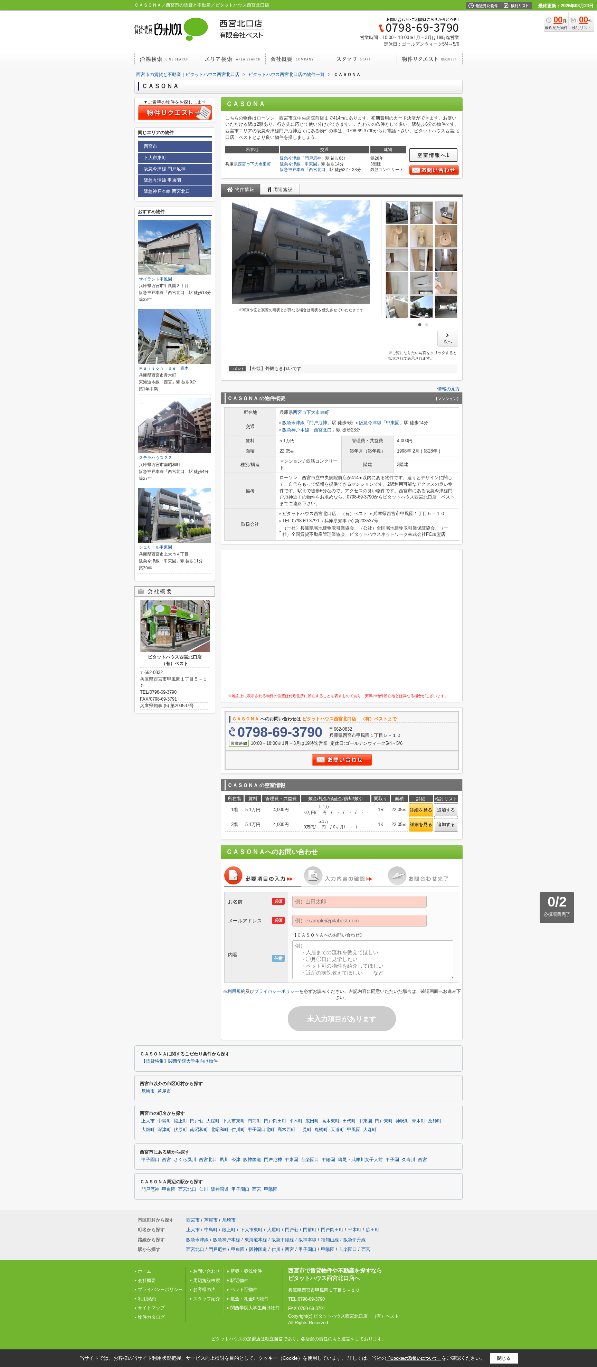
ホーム (144, 1271)
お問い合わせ (206, 1271)
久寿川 (408, 1159)
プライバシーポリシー (276, 991)
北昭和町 (220, 1129)
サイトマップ (151, 1307)
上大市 (148, 1121)
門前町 (254, 1121)
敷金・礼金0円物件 (249, 1298)
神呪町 (402, 1121)
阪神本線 (307, 1239)
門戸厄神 (313, 158)
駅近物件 (239, 1280)
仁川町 (238, 1129)
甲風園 (353, 1129)
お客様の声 (204, 1289)
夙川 (224, 1159)
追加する (446, 810)
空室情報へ (432, 155)
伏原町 (180, 1129)
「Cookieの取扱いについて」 (414, 1358)
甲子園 (392, 1159)
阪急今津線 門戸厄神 (165, 168)
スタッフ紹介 (206, 1298)
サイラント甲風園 (155, 279)
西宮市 (244, 164)
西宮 (166, 1159)
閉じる (504, 1358)
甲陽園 (328, 1159)
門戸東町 (384, 1121)
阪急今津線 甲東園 (162, 180)
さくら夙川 (185, 1159)
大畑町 (148, 1129)
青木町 (418, 1121)
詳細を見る (421, 810)
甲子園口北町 (261, 1129)
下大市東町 (260, 164)
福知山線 (330, 1239)
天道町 (337, 1129)
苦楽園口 (310, 1159)
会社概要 (147, 1280)
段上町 (180, 1121)
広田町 (312, 1121)
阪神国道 (252, 1159)
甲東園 (311, 164)
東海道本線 (256, 1239)
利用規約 (236, 991)
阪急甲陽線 (283, 1239)
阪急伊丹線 (354, 1239)
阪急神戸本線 (292, 169)
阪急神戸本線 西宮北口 (167, 191)
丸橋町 (321, 1129)
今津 (235, 1159)
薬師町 (435, 1121)
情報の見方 (448, 388)
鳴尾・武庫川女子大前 (360, 1159)
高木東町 (331, 1121)
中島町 (164, 1121)
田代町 (349, 1121)
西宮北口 (317, 169)
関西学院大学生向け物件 (255, 1307)
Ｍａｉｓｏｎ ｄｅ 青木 (164, 368)
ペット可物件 (243, 1289)
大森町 (370, 1129)
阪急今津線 (290, 158)
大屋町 (213, 1121)
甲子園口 (150, 1159)
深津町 (164, 1129)
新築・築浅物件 (246, 1271)
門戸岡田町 (275, 1121)
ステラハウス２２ (155, 457)
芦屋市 (164, 1091)
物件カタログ (151, 1317)
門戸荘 (196, 1121)
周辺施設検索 (206, 1280)
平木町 (296, 1121)
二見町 (305, 1129)
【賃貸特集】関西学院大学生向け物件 (179, 1061)
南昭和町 (199, 1129)
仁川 (203, 1189)
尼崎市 (148, 1091)
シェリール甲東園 (155, 547)
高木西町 (286, 1129)
